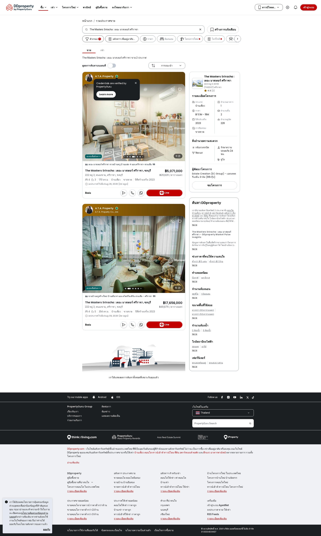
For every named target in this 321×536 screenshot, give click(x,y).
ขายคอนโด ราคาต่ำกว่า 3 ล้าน (83, 514)
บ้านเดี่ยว (196, 213)
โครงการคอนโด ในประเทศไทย (83, 486)
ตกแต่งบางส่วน (216, 363)
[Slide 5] (136, 156)
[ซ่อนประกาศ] (172, 89)
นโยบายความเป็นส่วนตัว (138, 530)
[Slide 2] (127, 156)
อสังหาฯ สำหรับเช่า (170, 473)
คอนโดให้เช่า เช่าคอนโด (173, 477)
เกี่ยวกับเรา (72, 411)
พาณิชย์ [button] (87, 7)
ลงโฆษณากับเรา (120, 7)
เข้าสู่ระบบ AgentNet (218, 505)
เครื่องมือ (211, 500)
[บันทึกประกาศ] (179, 89)
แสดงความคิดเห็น (111, 416)
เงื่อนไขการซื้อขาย (164, 530)
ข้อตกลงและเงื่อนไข (111, 530)
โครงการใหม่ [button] (69, 7)
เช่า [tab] (102, 50)
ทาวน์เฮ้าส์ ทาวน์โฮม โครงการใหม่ (225, 486)
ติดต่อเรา (106, 406)
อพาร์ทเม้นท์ (217, 213)
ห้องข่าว (106, 411)
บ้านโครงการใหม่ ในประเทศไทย (224, 473)
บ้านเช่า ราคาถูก (122, 509)
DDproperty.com (75, 449)
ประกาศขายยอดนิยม (78, 500)
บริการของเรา (74, 416)
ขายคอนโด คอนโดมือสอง (127, 477)
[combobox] (144, 29)
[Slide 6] (140, 156)
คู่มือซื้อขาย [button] (101, 7)
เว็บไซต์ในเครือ (200, 407)
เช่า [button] (53, 7)
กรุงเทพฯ (165, 505)
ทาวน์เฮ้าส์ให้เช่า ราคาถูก (127, 514)
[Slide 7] (142, 156)
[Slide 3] (130, 156)
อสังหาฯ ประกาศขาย (124, 473)
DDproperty (74, 473)
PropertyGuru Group (79, 406)
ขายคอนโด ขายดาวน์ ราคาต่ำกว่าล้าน (87, 505)
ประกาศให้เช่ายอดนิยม (125, 500)
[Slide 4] (132, 156)
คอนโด (230, 210)
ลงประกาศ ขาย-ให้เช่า (219, 509)
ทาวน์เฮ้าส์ (206, 213)
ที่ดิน (206, 215)
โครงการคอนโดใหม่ (217, 482)
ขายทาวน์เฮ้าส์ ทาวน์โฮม (127, 486)
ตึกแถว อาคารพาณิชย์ (214, 452)
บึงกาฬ (195, 277)
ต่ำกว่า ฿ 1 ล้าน (216, 261)
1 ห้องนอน (205, 294)
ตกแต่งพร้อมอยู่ (199, 363)
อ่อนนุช (195, 346)
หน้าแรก (87, 20)
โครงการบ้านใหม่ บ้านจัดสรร (222, 477)
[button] (214, 185)
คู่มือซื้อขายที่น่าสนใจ (78, 482)
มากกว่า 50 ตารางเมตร (203, 314)
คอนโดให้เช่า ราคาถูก (125, 505)
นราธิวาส (205, 277)
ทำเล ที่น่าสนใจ (168, 500)
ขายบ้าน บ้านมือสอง (124, 482)
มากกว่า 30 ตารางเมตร (203, 310)
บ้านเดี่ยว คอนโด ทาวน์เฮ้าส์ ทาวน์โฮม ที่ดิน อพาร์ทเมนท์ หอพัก (166, 452)
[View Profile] (102, 78)
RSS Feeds (213, 514)
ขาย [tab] (89, 50)
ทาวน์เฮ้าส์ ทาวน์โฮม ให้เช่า (174, 486)
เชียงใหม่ (165, 514)
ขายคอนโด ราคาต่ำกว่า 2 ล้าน (83, 509)
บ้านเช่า (164, 482)
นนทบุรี (164, 509)
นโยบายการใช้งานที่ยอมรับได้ (82, 530)
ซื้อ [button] (41, 7)
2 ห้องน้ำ (196, 330)
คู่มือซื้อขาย (73, 477)
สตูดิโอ (195, 294)
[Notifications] (295, 7)
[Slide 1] (124, 156)
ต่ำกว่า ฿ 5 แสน (199, 261)
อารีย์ (204, 346)
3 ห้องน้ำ (207, 330)
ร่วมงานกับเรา (74, 420)
